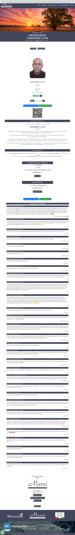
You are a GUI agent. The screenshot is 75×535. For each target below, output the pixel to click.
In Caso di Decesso (52, 5)
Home (39, 5)
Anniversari (44, 5)
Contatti (72, 5)
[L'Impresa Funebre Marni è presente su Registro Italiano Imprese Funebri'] (59, 515)
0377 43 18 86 (38, 495)
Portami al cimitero (37, 191)
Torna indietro (33, 48)
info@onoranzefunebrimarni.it (38, 497)
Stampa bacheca (41, 48)
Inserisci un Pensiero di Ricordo (31, 105)
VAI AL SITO (38, 500)
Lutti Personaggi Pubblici (63, 5)
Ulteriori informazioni (65, 2)
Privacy (62, 533)
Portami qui (37, 176)
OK (72, 2)
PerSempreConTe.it (56, 533)
